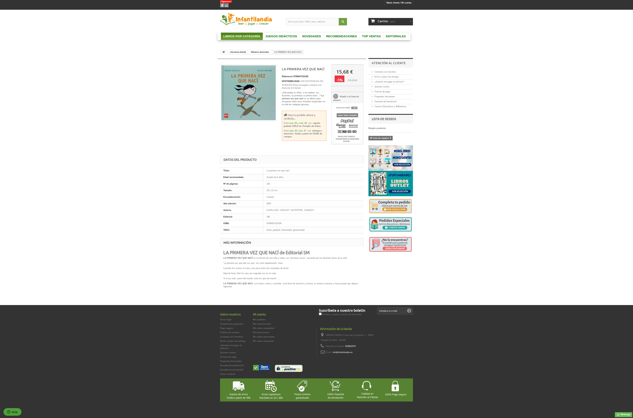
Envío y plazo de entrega (386, 77)
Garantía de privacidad (231, 370)
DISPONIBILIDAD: (291, 81)
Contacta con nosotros (385, 72)
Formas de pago (382, 91)
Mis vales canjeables (263, 328)
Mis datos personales (264, 337)
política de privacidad (351, 314)
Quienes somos (382, 86)
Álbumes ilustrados (260, 52)
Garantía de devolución (385, 101)
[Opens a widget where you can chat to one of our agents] (12, 412)
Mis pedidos (259, 319)
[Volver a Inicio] (223, 52)
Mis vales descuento (263, 341)
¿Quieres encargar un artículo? (389, 81)
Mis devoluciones (262, 324)
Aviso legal (225, 319)
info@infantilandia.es (343, 352)
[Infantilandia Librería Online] (250, 20)
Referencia (287, 76)
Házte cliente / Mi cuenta (398, 2)
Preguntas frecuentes (384, 96)
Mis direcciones (261, 332)
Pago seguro (226, 328)
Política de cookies (230, 332)
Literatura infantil (238, 52)
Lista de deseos (384, 119)
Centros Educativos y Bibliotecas (390, 106)
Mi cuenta (259, 314)
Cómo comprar (227, 374)
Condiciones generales (231, 324)
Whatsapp (625, 414)
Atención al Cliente (389, 63)
